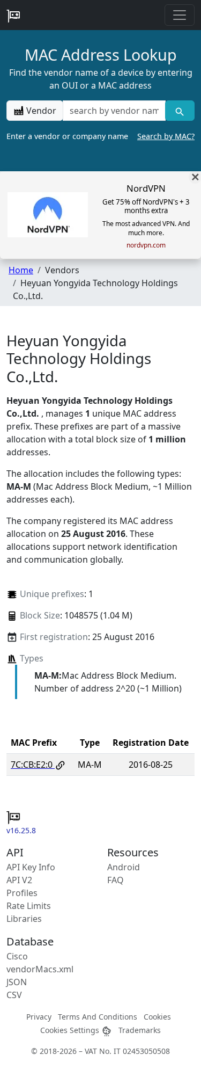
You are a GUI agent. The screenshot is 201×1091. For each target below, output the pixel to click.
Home (21, 270)
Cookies (157, 1017)
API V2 (19, 880)
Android (123, 867)
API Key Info (30, 867)
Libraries (24, 919)
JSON (16, 982)
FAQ (115, 880)
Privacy (38, 1017)
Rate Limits (28, 906)
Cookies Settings (70, 1030)
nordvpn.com (146, 245)
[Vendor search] (180, 110)
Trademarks (139, 1030)
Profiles (22, 893)
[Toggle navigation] (180, 15)
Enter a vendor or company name (100, 136)
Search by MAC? (166, 136)
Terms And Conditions (97, 1017)
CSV (14, 995)
